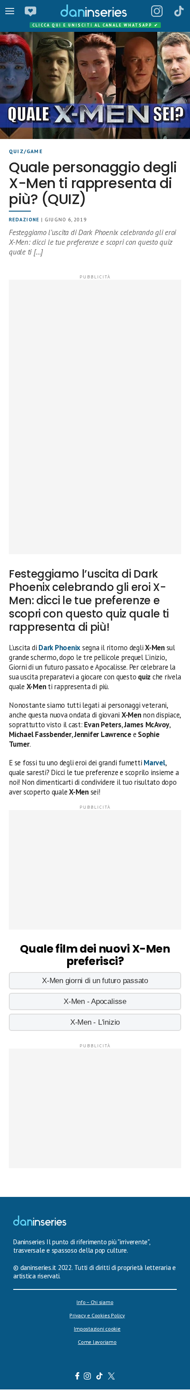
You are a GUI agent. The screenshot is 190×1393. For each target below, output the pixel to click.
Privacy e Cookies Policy (97, 1315)
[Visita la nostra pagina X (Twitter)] (111, 1377)
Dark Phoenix (59, 647)
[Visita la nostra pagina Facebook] (77, 1377)
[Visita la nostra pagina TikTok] (99, 1377)
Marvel (154, 763)
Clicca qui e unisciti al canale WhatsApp (95, 25)
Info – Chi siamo (94, 1302)
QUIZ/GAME (26, 151)
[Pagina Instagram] (157, 11)
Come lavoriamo (97, 1342)
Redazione (24, 219)
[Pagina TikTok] (179, 11)
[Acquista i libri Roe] (30, 11)
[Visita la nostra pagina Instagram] (87, 1377)
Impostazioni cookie (97, 1328)
